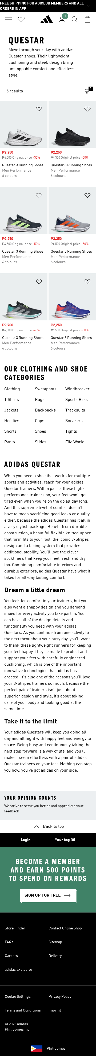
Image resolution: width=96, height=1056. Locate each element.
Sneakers (74, 421)
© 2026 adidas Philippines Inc (17, 1026)
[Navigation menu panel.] (8, 19)
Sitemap (55, 942)
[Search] (74, 19)
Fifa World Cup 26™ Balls (75, 442)
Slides (40, 442)
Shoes (40, 431)
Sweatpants (46, 389)
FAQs (9, 942)
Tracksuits (75, 410)
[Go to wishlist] (21, 19)
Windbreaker (77, 389)
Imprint (55, 1010)
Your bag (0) (65, 840)
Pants (9, 442)
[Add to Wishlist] (39, 110)
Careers (11, 956)
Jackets (11, 410)
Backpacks (45, 410)
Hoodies (11, 421)
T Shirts (11, 400)
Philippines (56, 1048)
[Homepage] (46, 21)
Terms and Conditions (23, 1010)
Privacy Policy (60, 997)
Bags (40, 400)
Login (25, 840)
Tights (71, 431)
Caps (39, 421)
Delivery (55, 956)
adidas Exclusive (18, 970)
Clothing (12, 389)
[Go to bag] (87, 19)
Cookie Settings (18, 997)
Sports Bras (76, 400)
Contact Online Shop (65, 928)
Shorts (10, 431)
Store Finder (15, 928)
